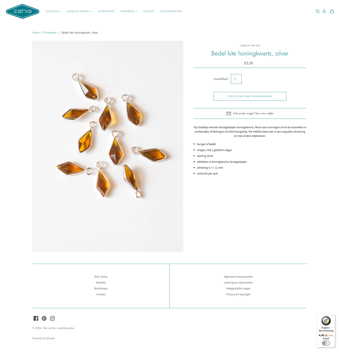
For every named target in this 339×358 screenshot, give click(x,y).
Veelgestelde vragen (238, 288)
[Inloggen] (324, 11)
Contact (101, 294)
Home (35, 32)
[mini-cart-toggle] (332, 11)
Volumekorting (171, 11)
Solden (148, 11)
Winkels (101, 282)
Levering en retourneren (238, 282)
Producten (50, 32)
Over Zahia (101, 276)
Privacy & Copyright (238, 294)
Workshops (106, 11)
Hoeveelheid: (221, 79)
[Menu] (332, 316)
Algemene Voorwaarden (238, 276)
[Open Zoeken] (318, 11)
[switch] (326, 343)
